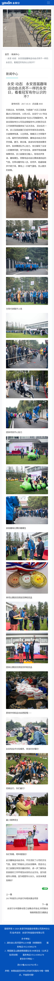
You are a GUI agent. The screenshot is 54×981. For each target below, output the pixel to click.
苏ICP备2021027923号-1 (27, 965)
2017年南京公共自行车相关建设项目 (22, 898)
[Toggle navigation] (48, 2)
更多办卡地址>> (27, 959)
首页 (7, 54)
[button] (5, 28)
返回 (45, 888)
